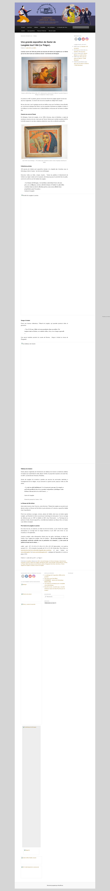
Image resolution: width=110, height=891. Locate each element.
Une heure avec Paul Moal (50, 578)
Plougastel (47, 564)
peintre (43, 564)
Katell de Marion (59, 562)
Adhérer (36, 27)
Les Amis (29, 27)
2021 (39, 561)
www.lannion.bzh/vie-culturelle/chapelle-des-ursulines (36, 550)
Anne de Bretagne (44, 561)
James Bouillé (52, 562)
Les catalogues (51, 27)
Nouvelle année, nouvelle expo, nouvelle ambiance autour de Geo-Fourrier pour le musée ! (54, 588)
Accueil (23, 27)
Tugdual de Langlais (25, 565)
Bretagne (57, 561)
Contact (23, 31)
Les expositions (31, 31)
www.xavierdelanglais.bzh (40, 552)
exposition (23, 562)
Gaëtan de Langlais (34, 562)
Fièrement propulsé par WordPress (55, 885)
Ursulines (32, 565)
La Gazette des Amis (62, 27)
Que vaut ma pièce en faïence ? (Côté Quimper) (80, 58)
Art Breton (51, 561)
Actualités (42, 27)
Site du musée (52, 31)
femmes (28, 562)
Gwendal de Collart (44, 562)
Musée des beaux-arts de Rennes (33, 564)
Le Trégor (23, 564)
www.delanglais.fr (26, 552)
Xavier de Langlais (39, 565)
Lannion (65, 562)
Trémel (62, 564)
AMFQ (34, 48)
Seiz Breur (58, 564)
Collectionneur (62, 561)
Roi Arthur (53, 564)
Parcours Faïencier (41, 31)
